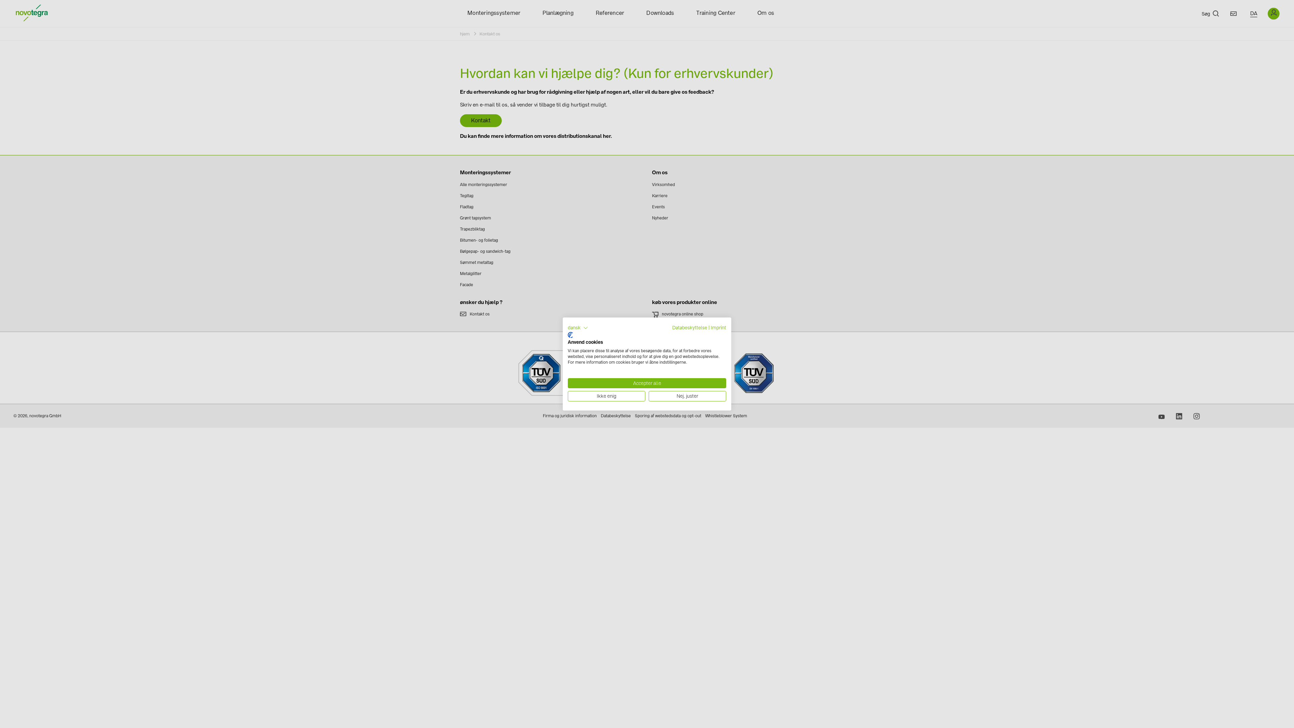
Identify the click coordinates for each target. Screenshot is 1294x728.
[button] (578, 328)
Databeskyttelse (689, 328)
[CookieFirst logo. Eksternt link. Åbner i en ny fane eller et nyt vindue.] (570, 335)
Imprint (718, 328)
